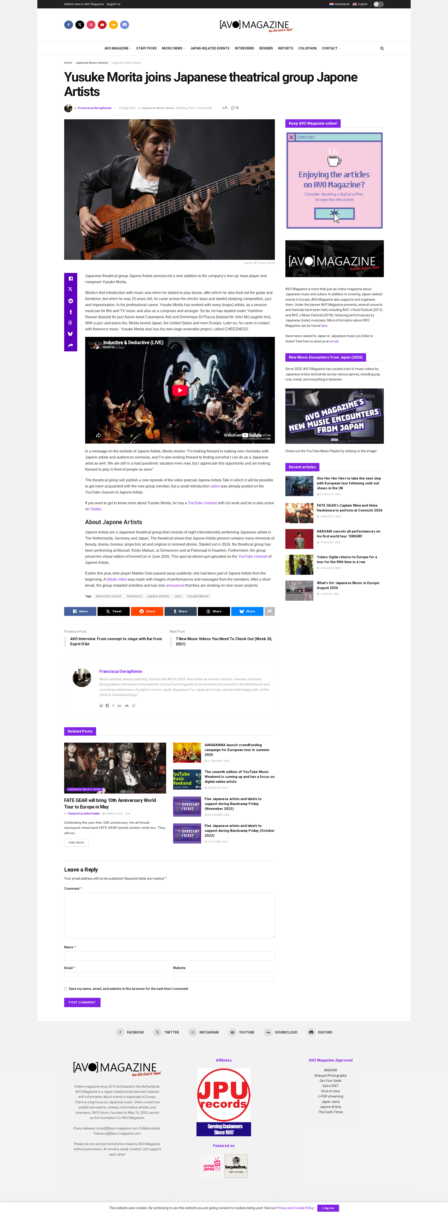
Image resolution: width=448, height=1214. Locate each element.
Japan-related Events (210, 48)
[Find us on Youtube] (102, 25)
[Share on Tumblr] (70, 312)
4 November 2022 (218, 814)
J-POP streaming (330, 1096)
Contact (330, 48)
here (324, 326)
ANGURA (330, 1070)
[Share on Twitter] (70, 289)
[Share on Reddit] (70, 301)
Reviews (266, 48)
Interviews (244, 48)
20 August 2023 (217, 787)
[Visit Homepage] (256, 25)
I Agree (328, 1208)
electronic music (109, 596)
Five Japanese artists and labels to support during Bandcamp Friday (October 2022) (240, 831)
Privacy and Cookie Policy (295, 1208)
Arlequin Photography (331, 1075)
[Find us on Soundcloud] (113, 25)
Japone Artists (158, 596)
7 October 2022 (217, 841)
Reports (285, 48)
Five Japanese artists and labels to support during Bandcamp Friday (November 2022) (233, 804)
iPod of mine (330, 1091)
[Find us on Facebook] (68, 25)
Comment (73, 888)
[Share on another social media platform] (70, 345)
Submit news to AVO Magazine (84, 4)
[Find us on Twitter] (79, 25)
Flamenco (134, 596)
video (215, 486)
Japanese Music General (92, 62)
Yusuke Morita (198, 596)
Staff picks (146, 48)
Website (179, 968)
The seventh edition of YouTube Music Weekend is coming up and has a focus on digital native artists (240, 777)
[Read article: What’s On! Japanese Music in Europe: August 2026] (299, 591)
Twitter (95, 509)
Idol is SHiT (331, 1086)
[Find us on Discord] (124, 25)
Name (70, 947)
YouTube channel (202, 503)
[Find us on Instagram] (91, 25)
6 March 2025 (113, 813)
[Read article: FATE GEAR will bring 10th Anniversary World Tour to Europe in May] (115, 768)
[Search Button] (382, 48)
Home (68, 62)
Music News (172, 48)
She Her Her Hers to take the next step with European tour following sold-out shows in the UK (349, 483)
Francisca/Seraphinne (95, 108)
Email (70, 968)
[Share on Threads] (70, 323)
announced (175, 585)
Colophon (307, 48)
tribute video (117, 579)
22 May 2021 (127, 108)
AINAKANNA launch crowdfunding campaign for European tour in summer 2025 (237, 750)
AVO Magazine (117, 48)
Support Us (113, 4)
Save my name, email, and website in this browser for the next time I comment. (129, 989)
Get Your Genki (330, 1081)
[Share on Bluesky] (70, 334)
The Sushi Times (330, 1112)
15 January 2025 (218, 760)
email (334, 341)
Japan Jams (330, 1102)
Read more (79, 842)
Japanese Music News (126, 62)
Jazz (178, 596)
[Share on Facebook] (70, 278)
